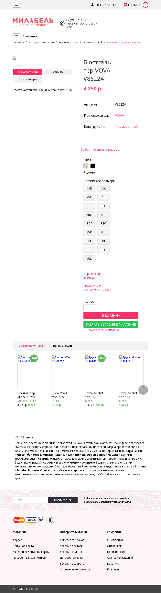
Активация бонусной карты (31, 552)
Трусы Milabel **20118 (128, 395)
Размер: (89, 172)
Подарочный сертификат (29, 557)
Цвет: (87, 160)
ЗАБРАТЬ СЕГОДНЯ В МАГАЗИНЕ (111, 324)
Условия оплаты (71, 552)
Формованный (92, 42)
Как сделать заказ (72, 540)
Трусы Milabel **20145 (94, 395)
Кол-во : (89, 301)
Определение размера (92, 276)
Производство (116, 552)
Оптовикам (114, 546)
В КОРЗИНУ (111, 315)
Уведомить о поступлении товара (97, 287)
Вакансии (113, 563)
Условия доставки (72, 546)
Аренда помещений (120, 557)
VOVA (119, 115)
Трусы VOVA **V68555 (59, 395)
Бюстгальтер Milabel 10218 (26, 395)
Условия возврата (72, 563)
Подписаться (62, 500)
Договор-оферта (71, 557)
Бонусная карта (23, 546)
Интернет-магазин (41, 42)
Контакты (113, 569)
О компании (115, 540)
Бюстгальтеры (68, 42)
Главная (18, 42)
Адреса (17, 540)
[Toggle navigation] (16, 4)
